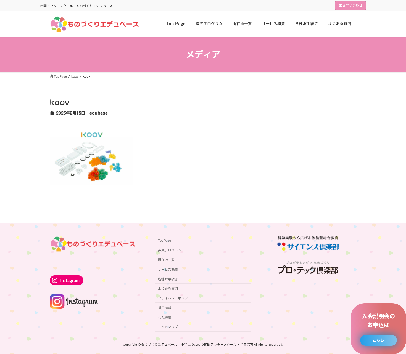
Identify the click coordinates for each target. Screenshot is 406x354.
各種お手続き (168, 279)
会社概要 (164, 317)
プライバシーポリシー (174, 298)
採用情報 (164, 307)
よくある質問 (168, 288)
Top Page (164, 240)
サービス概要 (168, 269)
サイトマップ (168, 327)
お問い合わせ (352, 5)
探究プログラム (169, 250)
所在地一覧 (166, 260)
